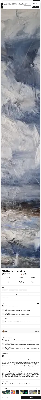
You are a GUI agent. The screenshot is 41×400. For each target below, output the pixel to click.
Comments (20, 294)
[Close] (38, 2)
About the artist (32, 294)
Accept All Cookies (35, 6)
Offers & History (11, 294)
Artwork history (26, 294)
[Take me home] (2, 1)
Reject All (27, 6)
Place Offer (31, 397)
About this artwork (4, 294)
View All (37, 388)
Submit (37, 321)
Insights (16, 294)
